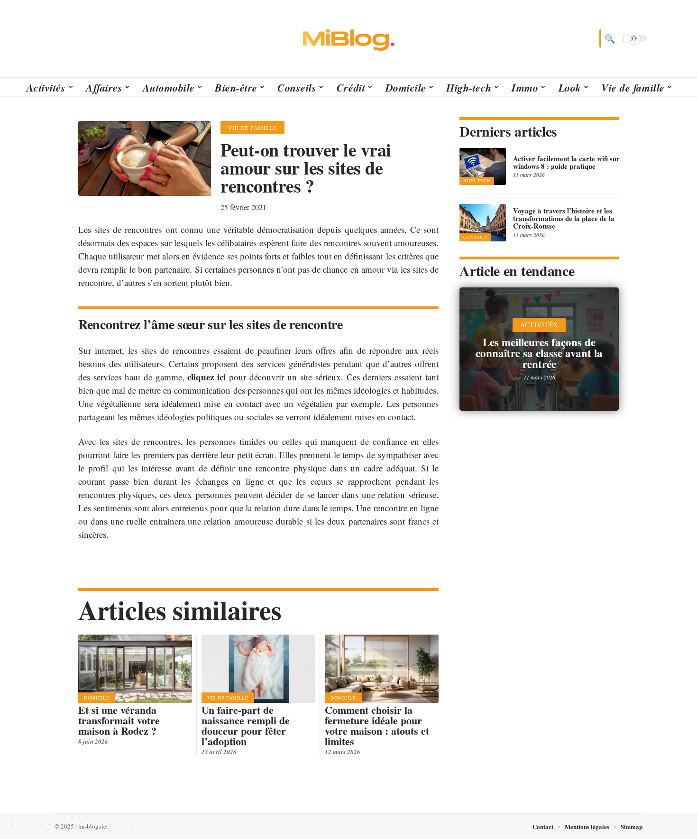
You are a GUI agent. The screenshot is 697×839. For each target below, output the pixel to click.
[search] (608, 38)
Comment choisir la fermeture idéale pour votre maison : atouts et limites (377, 725)
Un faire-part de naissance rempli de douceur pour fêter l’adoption (246, 725)
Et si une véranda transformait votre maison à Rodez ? (119, 720)
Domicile (97, 697)
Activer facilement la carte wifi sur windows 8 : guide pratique (566, 162)
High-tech (476, 181)
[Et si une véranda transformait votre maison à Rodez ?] (135, 669)
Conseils (475, 237)
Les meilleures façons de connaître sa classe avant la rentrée (539, 353)
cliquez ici (206, 376)
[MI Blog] (348, 38)
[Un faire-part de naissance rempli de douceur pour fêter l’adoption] (258, 669)
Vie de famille (252, 127)
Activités (539, 324)
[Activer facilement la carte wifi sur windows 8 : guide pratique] (482, 166)
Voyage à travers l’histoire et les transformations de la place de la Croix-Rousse (563, 218)
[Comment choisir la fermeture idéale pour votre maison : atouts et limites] (382, 669)
